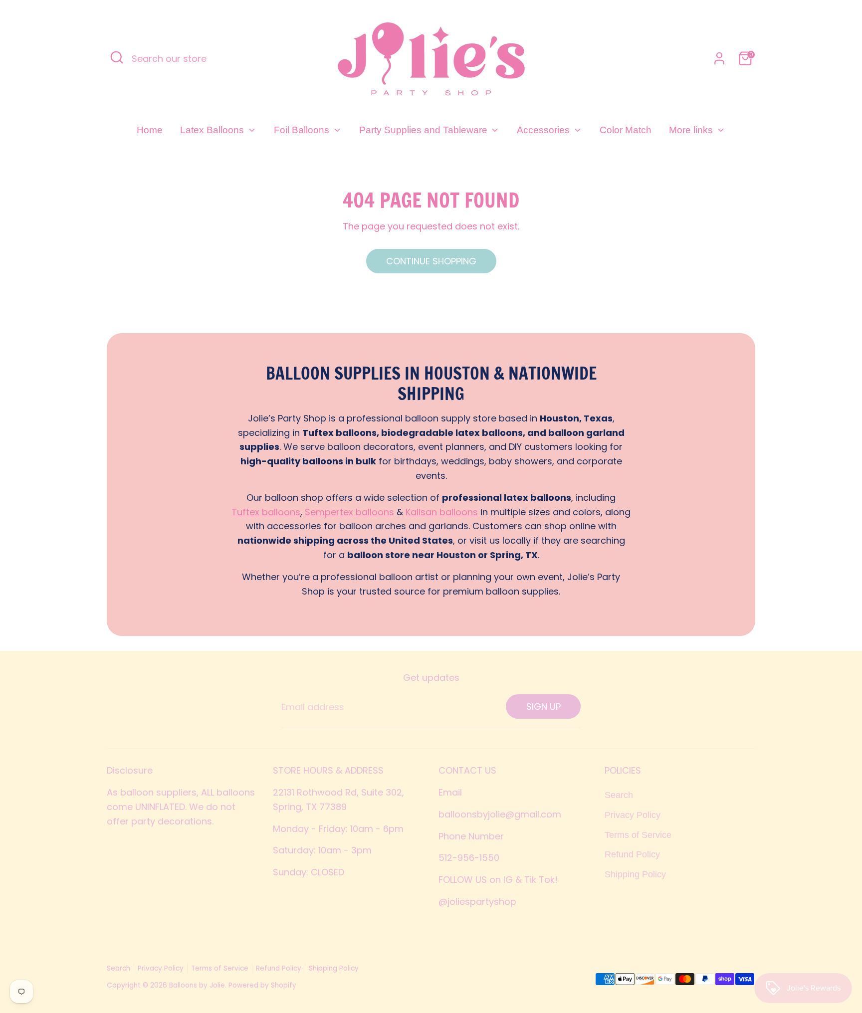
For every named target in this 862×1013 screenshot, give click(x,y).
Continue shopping (431, 261)
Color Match (625, 130)
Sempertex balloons (349, 512)
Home (150, 130)
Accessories (544, 130)
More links (692, 130)
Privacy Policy (632, 815)
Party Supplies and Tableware (424, 130)
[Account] (719, 58)
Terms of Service (638, 835)
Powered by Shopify (262, 985)
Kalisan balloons (442, 512)
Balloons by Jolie (197, 985)
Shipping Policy (635, 874)
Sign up (543, 706)
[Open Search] (117, 57)
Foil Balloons (303, 130)
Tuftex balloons (265, 512)
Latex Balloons (213, 130)
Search (619, 795)
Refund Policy (632, 854)
